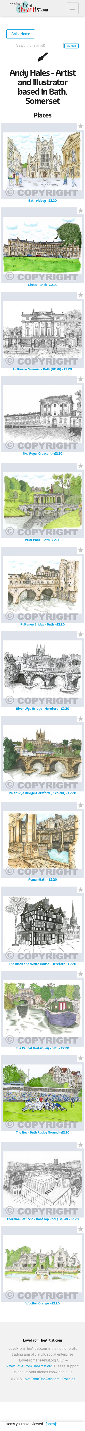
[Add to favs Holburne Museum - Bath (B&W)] (80, 295)
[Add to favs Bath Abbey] (80, 126)
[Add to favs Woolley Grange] (80, 1229)
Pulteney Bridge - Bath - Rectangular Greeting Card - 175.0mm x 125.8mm (42, 588)
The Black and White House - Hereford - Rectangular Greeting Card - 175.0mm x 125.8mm (42, 927)
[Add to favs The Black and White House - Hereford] (80, 890)
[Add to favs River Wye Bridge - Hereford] (80, 634)
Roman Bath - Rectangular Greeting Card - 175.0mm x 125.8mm (42, 843)
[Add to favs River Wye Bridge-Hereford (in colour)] (80, 719)
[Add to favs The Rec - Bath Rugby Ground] (80, 1058)
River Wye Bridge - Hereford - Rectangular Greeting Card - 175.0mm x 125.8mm (42, 672)
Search (71, 45)
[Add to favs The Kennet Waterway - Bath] (80, 974)
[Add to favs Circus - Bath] (80, 210)
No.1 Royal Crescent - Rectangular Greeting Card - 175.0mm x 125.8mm (42, 417)
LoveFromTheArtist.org (41, 1379)
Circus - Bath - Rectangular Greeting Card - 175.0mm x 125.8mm (42, 248)
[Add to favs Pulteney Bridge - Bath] (80, 550)
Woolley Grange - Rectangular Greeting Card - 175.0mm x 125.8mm (43, 1267)
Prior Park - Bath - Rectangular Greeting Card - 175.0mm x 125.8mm (42, 504)
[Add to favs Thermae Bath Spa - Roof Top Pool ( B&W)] (80, 1145)
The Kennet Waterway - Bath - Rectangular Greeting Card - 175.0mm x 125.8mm (42, 1012)
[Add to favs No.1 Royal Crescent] (80, 379)
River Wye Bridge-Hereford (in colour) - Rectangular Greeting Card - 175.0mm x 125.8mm (42, 756)
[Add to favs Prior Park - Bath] (80, 466)
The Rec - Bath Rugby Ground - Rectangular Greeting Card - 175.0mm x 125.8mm (42, 1096)
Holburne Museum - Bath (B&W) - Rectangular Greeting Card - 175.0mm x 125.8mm (42, 333)
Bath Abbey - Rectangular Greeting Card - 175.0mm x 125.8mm (42, 164)
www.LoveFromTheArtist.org (29, 1366)
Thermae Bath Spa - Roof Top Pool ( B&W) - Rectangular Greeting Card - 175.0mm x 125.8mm (42, 1182)
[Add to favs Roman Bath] (80, 805)
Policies (68, 1379)
